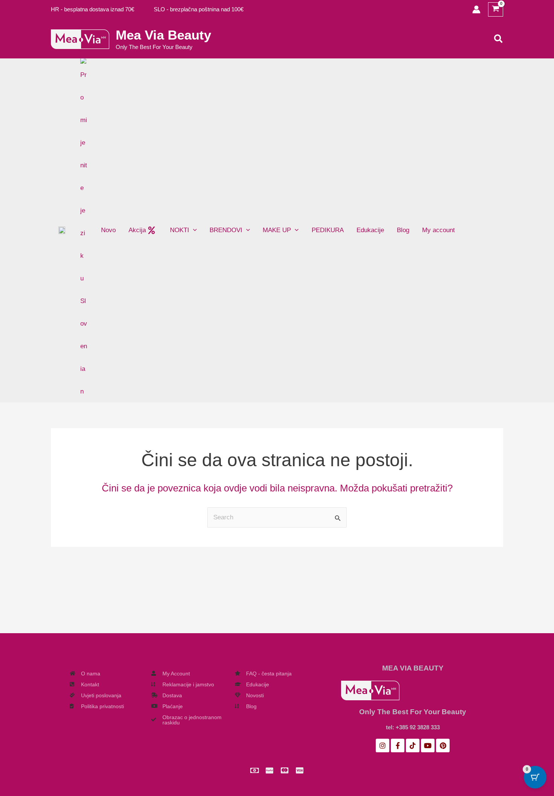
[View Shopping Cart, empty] (495, 9)
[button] (498, 39)
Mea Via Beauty (163, 35)
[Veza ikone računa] (476, 9)
